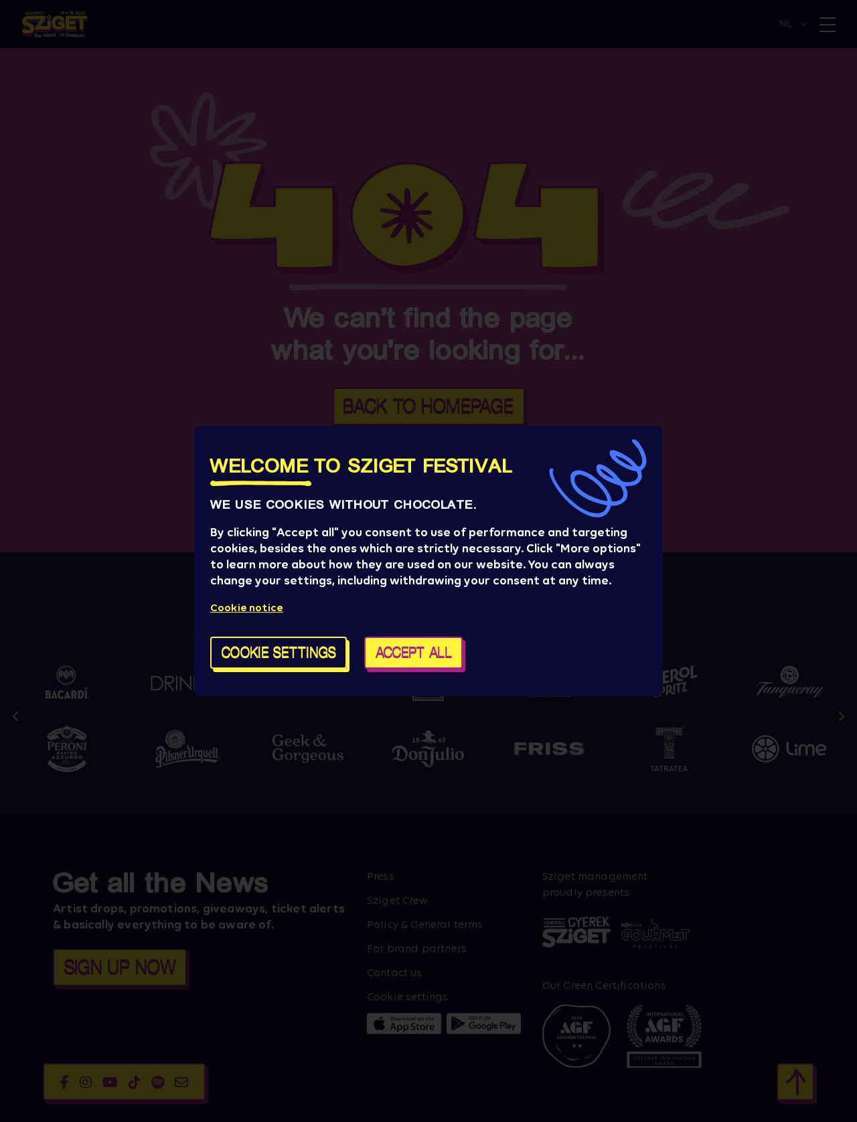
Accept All (414, 652)
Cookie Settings (279, 652)
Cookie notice (246, 607)
